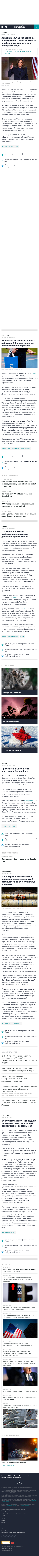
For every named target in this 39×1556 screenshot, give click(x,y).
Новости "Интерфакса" (7, 1527)
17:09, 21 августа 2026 (8, 180)
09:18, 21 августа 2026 (8, 337)
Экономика (6, 872)
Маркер (3, 1520)
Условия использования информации (12, 1546)
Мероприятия (17, 1477)
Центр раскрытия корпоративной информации (13, 1532)
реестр (34, 193)
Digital (4, 764)
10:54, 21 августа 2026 (8, 873)
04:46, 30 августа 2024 (8, 34)
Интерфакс (19, 27)
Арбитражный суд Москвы (21, 448)
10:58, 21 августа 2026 (8, 765)
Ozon (14, 826)
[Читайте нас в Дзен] (3, 1536)
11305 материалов (8, 1465)
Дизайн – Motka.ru (7, 1550)
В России (5, 178)
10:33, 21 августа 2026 (8, 1117)
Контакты (4, 1476)
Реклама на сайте (7, 1477)
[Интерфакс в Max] (15, 1536)
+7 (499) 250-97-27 (24, 1505)
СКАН (3, 1528)
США (16, 146)
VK (9, 448)
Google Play (6, 826)
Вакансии (30, 1476)
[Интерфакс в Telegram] (5, 1536)
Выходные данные (7, 1548)
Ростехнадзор (7, 1023)
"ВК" (34, 374)
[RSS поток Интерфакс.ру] (11, 1536)
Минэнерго (18, 1023)
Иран (22, 636)
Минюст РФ (16, 243)
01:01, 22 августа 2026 (8, 528)
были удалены (29, 801)
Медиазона (6, 243)
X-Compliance (5, 1517)
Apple (4, 448)
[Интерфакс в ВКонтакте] (9, 1536)
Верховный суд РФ (8, 1232)
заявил (15, 598)
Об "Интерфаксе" (13, 1476)
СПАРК (3, 1515)
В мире (4, 33)
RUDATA (4, 1530)
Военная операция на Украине (14, 1463)
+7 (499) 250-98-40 (11, 1505)
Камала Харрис (7, 146)
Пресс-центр (22, 1476)
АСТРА (3, 1522)
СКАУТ (3, 1518)
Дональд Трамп (13, 636)
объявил (24, 609)
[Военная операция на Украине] (20, 1460)
